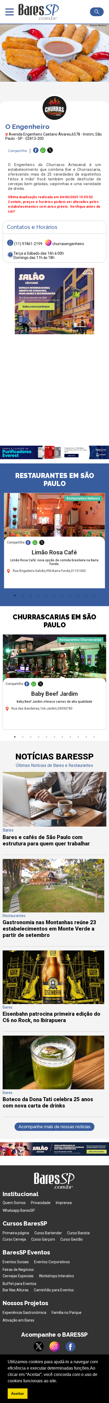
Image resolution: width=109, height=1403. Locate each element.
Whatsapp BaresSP (19, 1210)
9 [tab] (78, 595)
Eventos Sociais (16, 1262)
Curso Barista (78, 1233)
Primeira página (16, 1233)
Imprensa (64, 1203)
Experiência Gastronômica (24, 1312)
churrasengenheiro (68, 244)
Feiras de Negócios (18, 1269)
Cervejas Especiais (18, 1276)
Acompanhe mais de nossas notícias (54, 1126)
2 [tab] (22, 595)
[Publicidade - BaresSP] (54, 301)
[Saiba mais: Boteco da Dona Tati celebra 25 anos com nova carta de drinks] (53, 1088)
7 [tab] (62, 595)
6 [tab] (54, 595)
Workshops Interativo (56, 1276)
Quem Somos (14, 1203)
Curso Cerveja (14, 1239)
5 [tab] (46, 595)
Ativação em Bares (18, 1320)
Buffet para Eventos (20, 1284)
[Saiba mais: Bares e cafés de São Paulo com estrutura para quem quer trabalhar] (54, 825)
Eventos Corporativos (52, 1262)
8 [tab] (70, 595)
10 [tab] (86, 595)
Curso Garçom (43, 1239)
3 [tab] (30, 595)
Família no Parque (66, 1312)
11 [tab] (94, 595)
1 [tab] (14, 595)
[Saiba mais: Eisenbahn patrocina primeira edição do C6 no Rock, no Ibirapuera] (53, 1002)
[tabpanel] (54, 542)
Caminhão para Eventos (54, 1290)
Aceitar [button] (17, 1393)
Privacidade (41, 1203)
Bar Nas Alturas (16, 1290)
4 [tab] (38, 595)
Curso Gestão (71, 1239)
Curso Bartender (48, 1233)
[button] (59, 1381)
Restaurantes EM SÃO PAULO (54, 480)
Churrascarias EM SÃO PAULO (54, 621)
